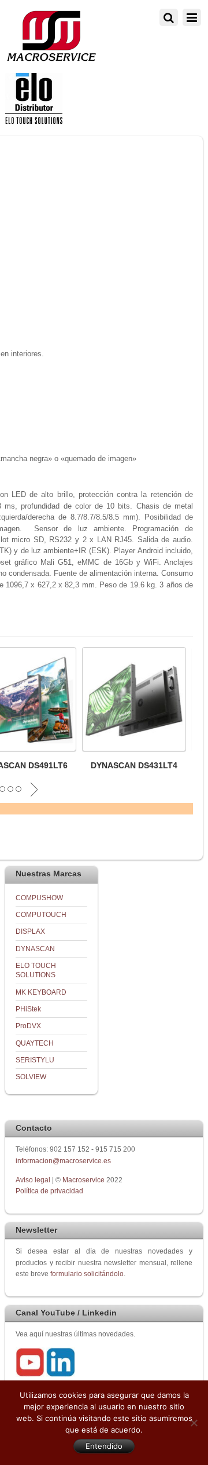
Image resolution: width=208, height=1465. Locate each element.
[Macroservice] (51, 58)
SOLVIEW (31, 1076)
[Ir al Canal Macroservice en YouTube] (30, 1374)
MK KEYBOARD (41, 992)
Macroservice (83, 1179)
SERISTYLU (35, 1060)
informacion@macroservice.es (63, 1160)
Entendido (104, 1446)
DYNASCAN (35, 948)
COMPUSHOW (39, 897)
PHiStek (28, 1009)
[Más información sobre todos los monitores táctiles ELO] (33, 121)
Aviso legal (34, 1179)
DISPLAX (30, 931)
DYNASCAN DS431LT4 (134, 765)
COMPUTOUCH (41, 914)
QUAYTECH (35, 1043)
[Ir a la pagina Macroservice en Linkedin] (60, 1374)
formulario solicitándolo (87, 1273)
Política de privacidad (49, 1190)
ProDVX (28, 1025)
